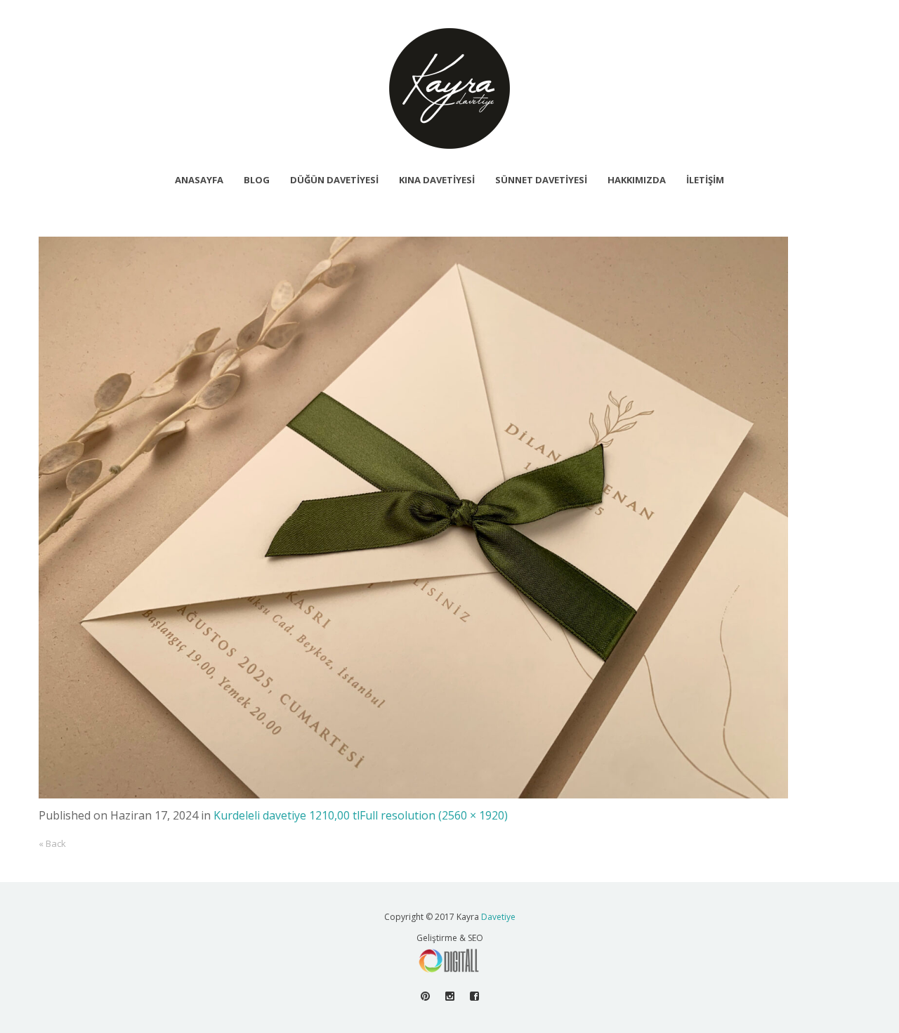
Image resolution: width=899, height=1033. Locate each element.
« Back (52, 843)
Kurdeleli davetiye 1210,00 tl (287, 815)
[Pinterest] (425, 996)
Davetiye (498, 917)
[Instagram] (449, 996)
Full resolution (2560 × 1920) (434, 815)
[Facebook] (474, 996)
